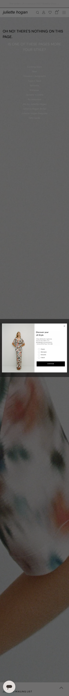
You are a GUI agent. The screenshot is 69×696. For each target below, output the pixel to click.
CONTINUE (50, 364)
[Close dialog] (64, 326)
